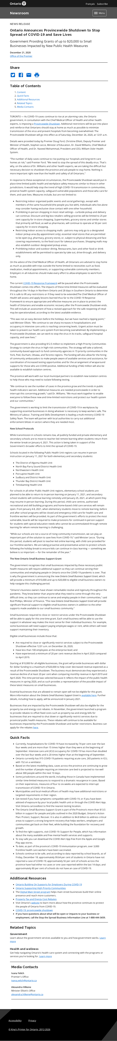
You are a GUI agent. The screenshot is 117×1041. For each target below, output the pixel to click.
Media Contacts (25, 106)
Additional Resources (28, 99)
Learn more (45, 956)
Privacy (32, 1020)
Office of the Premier (21, 56)
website (35, 902)
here (35, 727)
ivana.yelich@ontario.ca (24, 980)
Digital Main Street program (35, 891)
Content (21, 92)
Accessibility (15, 1020)
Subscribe (102, 3)
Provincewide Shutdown (47, 123)
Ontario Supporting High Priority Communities (41, 888)
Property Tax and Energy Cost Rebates (36, 899)
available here (88, 695)
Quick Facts (23, 95)
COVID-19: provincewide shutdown (34, 910)
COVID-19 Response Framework (40, 283)
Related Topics (24, 103)
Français (90, 3)
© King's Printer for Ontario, (29, 1029)
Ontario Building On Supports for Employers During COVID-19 (49, 884)
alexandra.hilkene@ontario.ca (27, 994)
